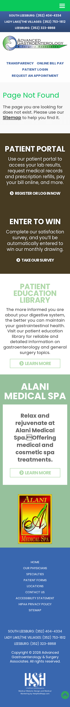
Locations (35, 586)
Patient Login (35, 69)
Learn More (38, 473)
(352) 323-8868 (43, 28)
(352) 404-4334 (48, 15)
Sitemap (12, 118)
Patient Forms (35, 580)
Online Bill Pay (50, 63)
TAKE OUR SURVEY (37, 260)
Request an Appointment (35, 76)
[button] (62, 6)
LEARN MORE (38, 363)
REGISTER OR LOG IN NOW (37, 193)
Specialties (35, 574)
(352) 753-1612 (54, 22)
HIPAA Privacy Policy (35, 604)
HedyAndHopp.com (41, 693)
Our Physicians (35, 568)
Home (35, 562)
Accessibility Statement (35, 598)
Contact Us (35, 592)
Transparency (20, 63)
